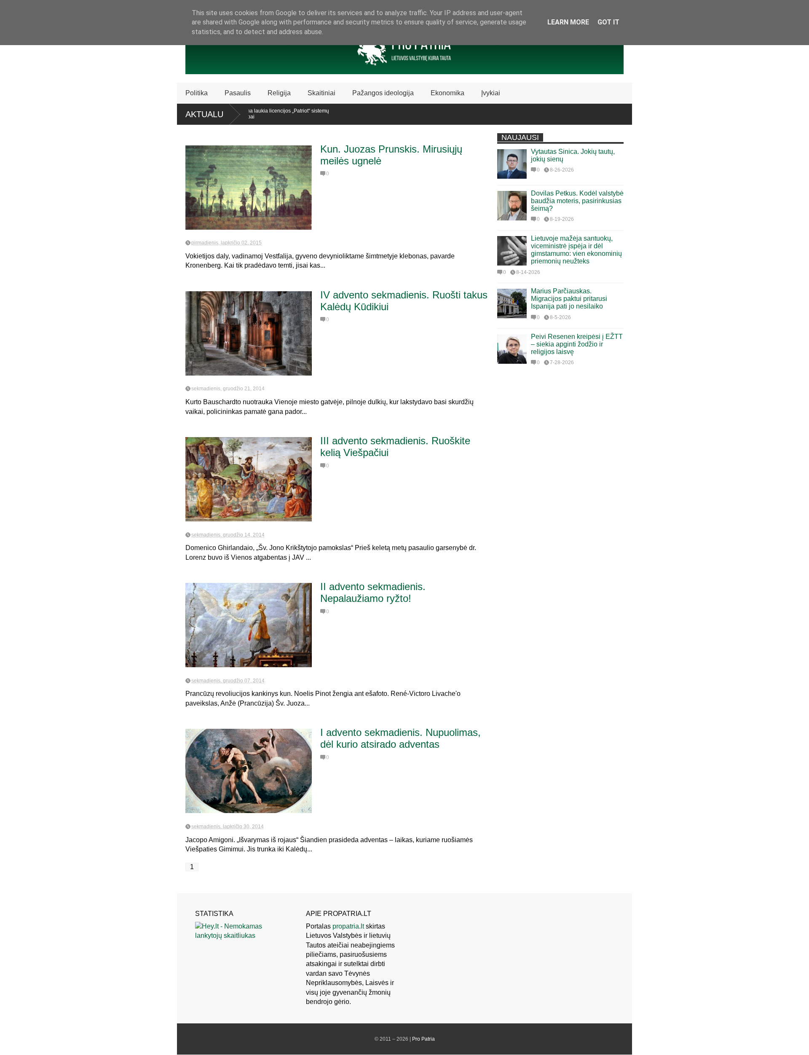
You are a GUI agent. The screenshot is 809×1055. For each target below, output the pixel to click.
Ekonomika (447, 93)
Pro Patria (423, 1039)
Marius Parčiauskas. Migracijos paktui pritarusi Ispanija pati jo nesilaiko (569, 298)
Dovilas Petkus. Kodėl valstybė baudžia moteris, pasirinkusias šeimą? (577, 201)
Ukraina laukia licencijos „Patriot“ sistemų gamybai (253, 114)
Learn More (568, 22)
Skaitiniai (321, 93)
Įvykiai (490, 93)
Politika (196, 93)
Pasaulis (238, 93)
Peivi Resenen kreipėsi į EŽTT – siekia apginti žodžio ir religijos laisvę (577, 344)
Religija (279, 93)
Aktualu (204, 114)
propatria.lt (348, 926)
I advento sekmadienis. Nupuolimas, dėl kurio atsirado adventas (400, 738)
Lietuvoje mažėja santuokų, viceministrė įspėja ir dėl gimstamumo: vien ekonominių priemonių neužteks (576, 250)
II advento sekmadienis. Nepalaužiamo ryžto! (373, 592)
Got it (608, 22)
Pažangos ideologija (383, 93)
